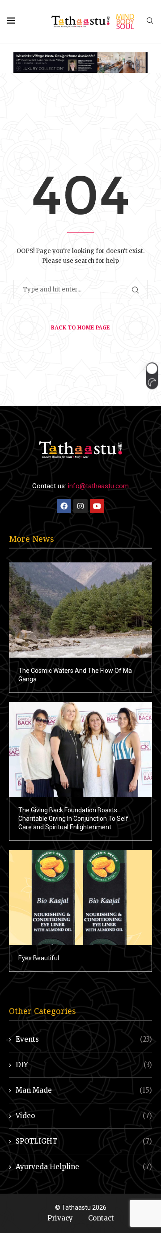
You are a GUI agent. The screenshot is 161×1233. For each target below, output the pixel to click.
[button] (152, 376)
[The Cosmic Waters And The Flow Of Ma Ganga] (80, 610)
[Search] (149, 21)
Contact (101, 1218)
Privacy (60, 1218)
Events (84, 1039)
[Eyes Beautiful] (80, 897)
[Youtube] (97, 506)
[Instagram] (80, 506)
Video (84, 1115)
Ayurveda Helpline (84, 1166)
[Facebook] (64, 506)
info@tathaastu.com (98, 486)
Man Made (84, 1090)
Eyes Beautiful (38, 958)
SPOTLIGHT (84, 1141)
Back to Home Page (80, 327)
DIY (84, 1064)
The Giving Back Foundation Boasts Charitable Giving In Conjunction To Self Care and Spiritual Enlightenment (73, 819)
